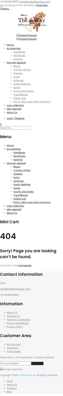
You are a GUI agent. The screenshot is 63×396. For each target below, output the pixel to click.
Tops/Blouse (20, 94)
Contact (12, 388)
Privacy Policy (15, 326)
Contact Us (13, 316)
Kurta (16, 77)
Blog (9, 391)
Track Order (14, 351)
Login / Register (16, 118)
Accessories (14, 48)
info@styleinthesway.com (15, 289)
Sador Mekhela (22, 84)
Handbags (19, 52)
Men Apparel (14, 109)
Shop (10, 381)
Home (10, 45)
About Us (12, 112)
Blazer (16, 66)
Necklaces (19, 55)
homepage (24, 265)
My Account (14, 344)
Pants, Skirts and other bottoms (31, 101)
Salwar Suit (19, 98)
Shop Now (42, 5)
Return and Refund (18, 323)
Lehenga (18, 80)
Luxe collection (15, 105)
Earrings (18, 59)
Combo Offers (22, 69)
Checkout (12, 348)
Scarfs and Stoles (23, 91)
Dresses (18, 73)
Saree (16, 87)
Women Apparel (16, 62)
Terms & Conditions (18, 319)
